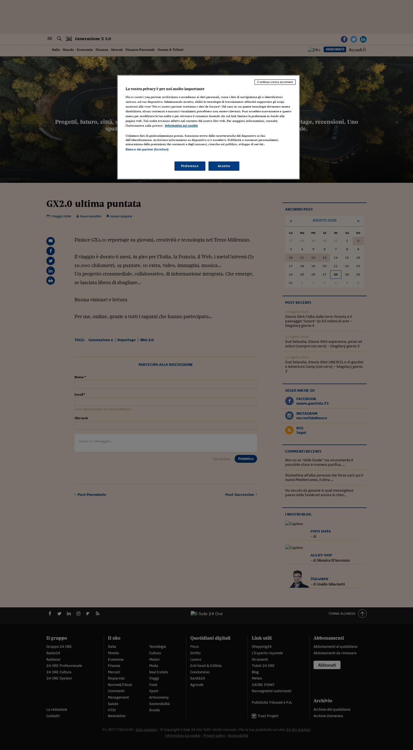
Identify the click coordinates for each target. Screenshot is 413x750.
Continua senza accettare (275, 82)
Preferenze (190, 166)
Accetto (224, 166)
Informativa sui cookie (181, 125)
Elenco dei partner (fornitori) (147, 149)
